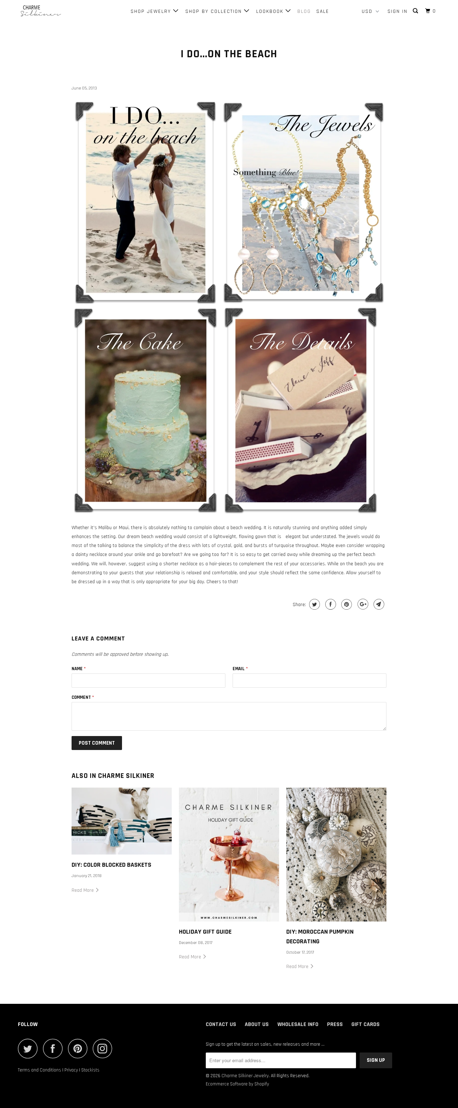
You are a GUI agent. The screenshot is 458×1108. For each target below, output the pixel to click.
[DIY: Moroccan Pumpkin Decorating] (336, 854)
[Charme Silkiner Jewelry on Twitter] (30, 1048)
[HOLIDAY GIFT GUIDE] (229, 854)
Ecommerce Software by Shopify (237, 1084)
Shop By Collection (214, 11)
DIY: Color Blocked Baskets (111, 865)
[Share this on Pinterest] (346, 604)
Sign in (398, 11)
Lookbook (271, 11)
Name (79, 669)
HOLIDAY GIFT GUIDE (205, 932)
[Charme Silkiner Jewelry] (54, 13)
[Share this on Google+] (362, 604)
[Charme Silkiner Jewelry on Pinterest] (79, 1048)
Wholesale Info (297, 1024)
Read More (83, 890)
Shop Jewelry (152, 11)
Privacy (71, 1070)
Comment (83, 697)
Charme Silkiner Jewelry (245, 1076)
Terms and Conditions (39, 1070)
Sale (322, 11)
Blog (304, 11)
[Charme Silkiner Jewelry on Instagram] (104, 1048)
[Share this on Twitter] (313, 604)
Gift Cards (365, 1024)
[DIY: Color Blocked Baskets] (122, 821)
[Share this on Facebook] (329, 604)
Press (335, 1024)
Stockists (90, 1070)
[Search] (416, 11)
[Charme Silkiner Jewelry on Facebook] (55, 1048)
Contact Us (221, 1024)
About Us (257, 1024)
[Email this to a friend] (378, 604)
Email (240, 669)
